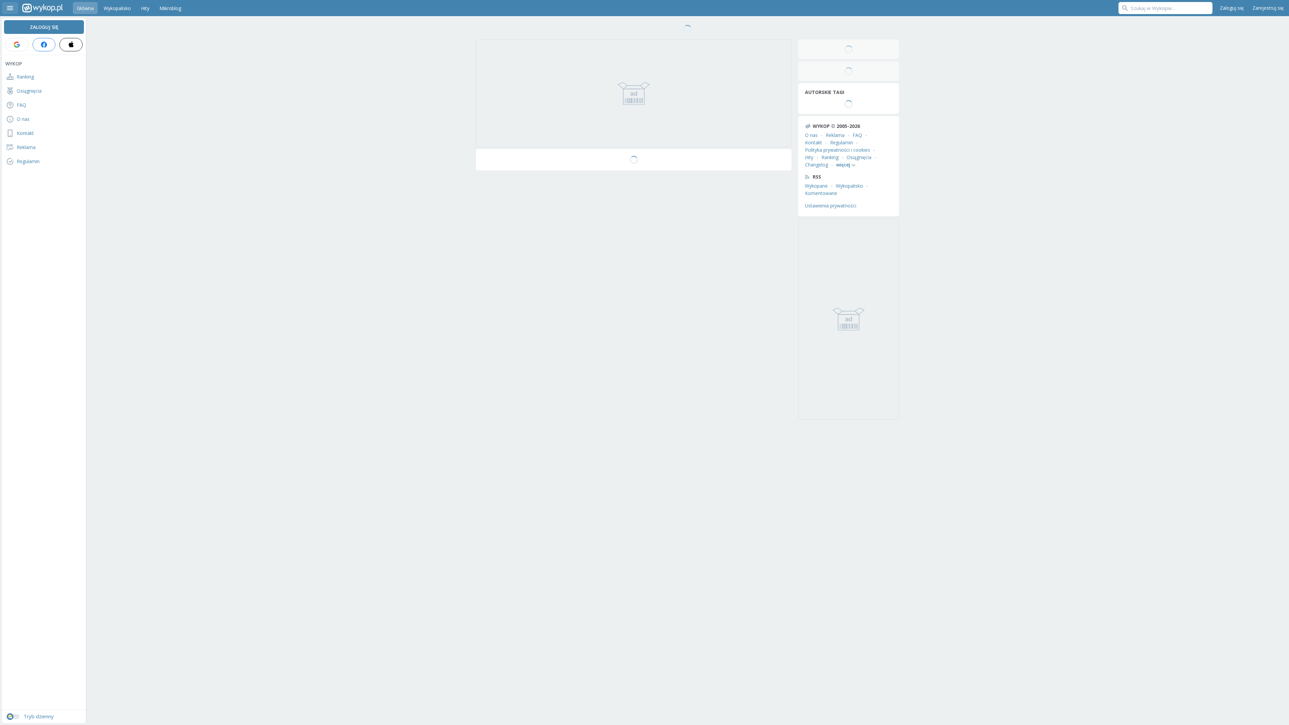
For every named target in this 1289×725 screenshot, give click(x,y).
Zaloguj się (1232, 8)
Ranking (830, 157)
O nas (811, 135)
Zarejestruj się (1268, 8)
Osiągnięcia (859, 157)
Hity (809, 157)
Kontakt (813, 142)
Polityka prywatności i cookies (837, 150)
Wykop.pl (42, 8)
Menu (10, 8)
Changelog (816, 164)
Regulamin (841, 142)
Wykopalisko (849, 186)
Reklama (835, 135)
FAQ (857, 135)
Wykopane (816, 186)
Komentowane (821, 193)
